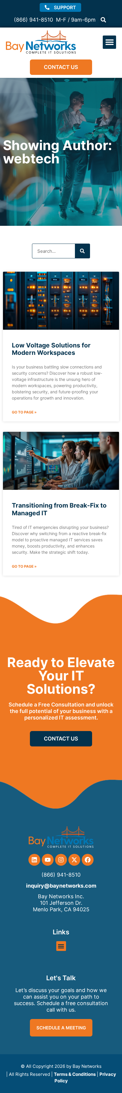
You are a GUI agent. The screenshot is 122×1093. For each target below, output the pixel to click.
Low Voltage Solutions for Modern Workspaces (51, 349)
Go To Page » (24, 412)
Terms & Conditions (75, 1074)
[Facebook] (88, 860)
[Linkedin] (34, 860)
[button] (103, 20)
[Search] (82, 251)
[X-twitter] (74, 860)
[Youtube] (48, 860)
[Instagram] (61, 860)
